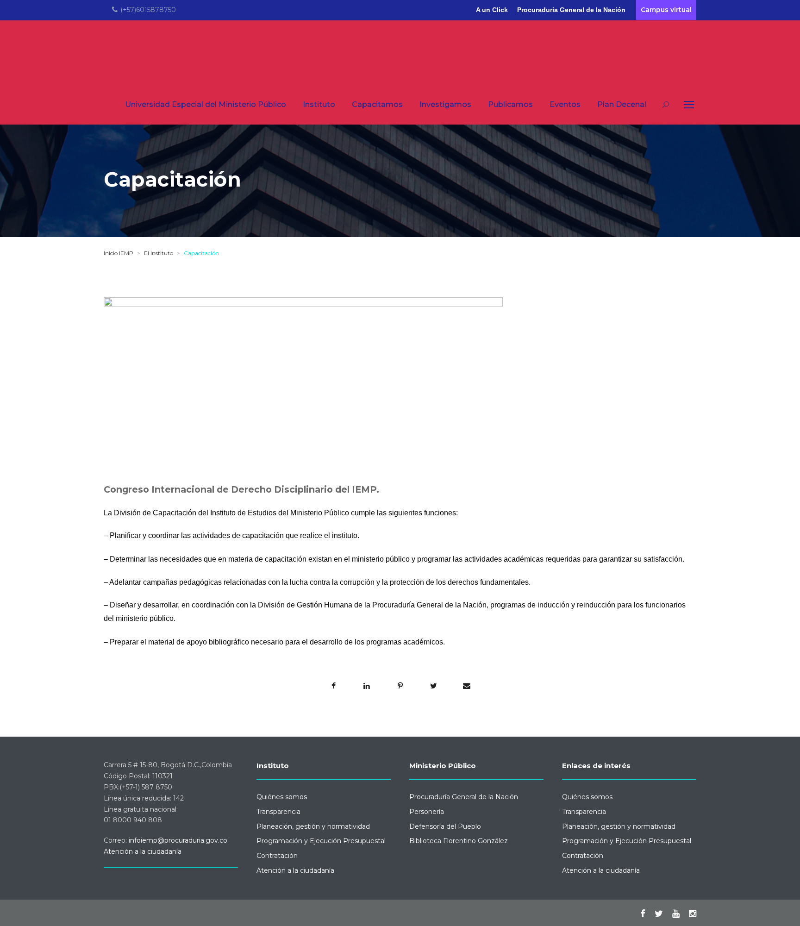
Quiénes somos (281, 797)
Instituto (319, 104)
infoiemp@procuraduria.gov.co (178, 840)
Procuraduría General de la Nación (463, 797)
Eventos (565, 104)
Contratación (277, 855)
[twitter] (659, 913)
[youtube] (676, 913)
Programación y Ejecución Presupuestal (321, 841)
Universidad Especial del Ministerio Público (205, 104)
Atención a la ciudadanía (142, 851)
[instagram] (692, 913)
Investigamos (445, 104)
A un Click (492, 9)
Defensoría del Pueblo (445, 826)
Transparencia (278, 811)
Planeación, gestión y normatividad (313, 826)
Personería (426, 811)
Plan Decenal (621, 104)
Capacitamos (377, 104)
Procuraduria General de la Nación (571, 9)
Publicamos (510, 104)
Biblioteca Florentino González (458, 841)
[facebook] (642, 913)
